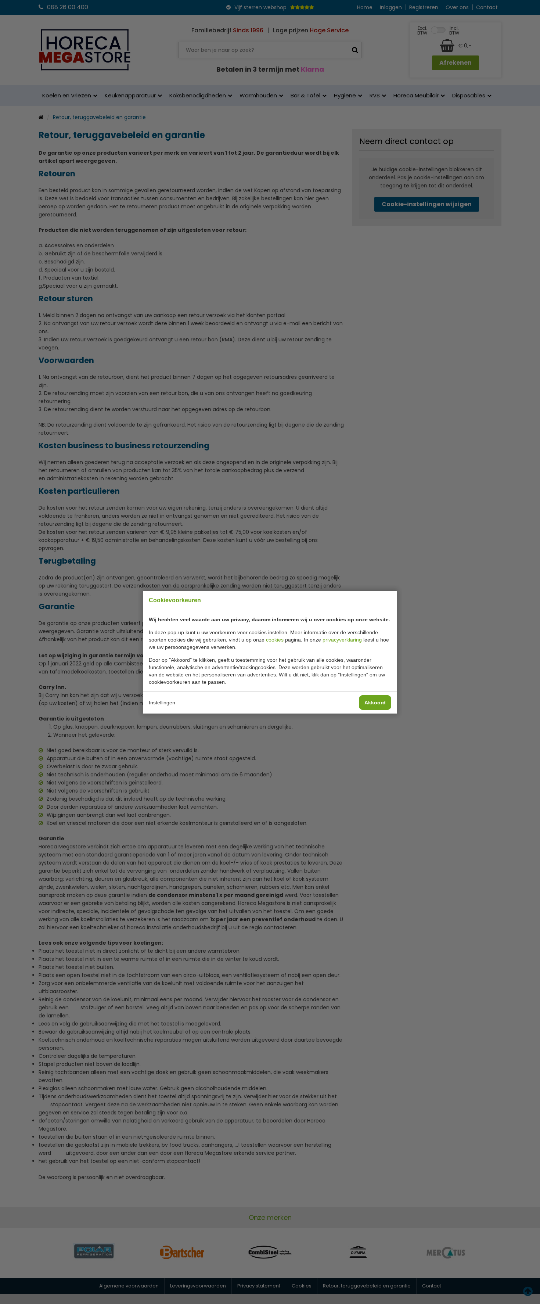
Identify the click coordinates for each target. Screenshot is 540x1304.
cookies (275, 640)
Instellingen (162, 702)
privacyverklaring (342, 640)
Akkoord (375, 702)
